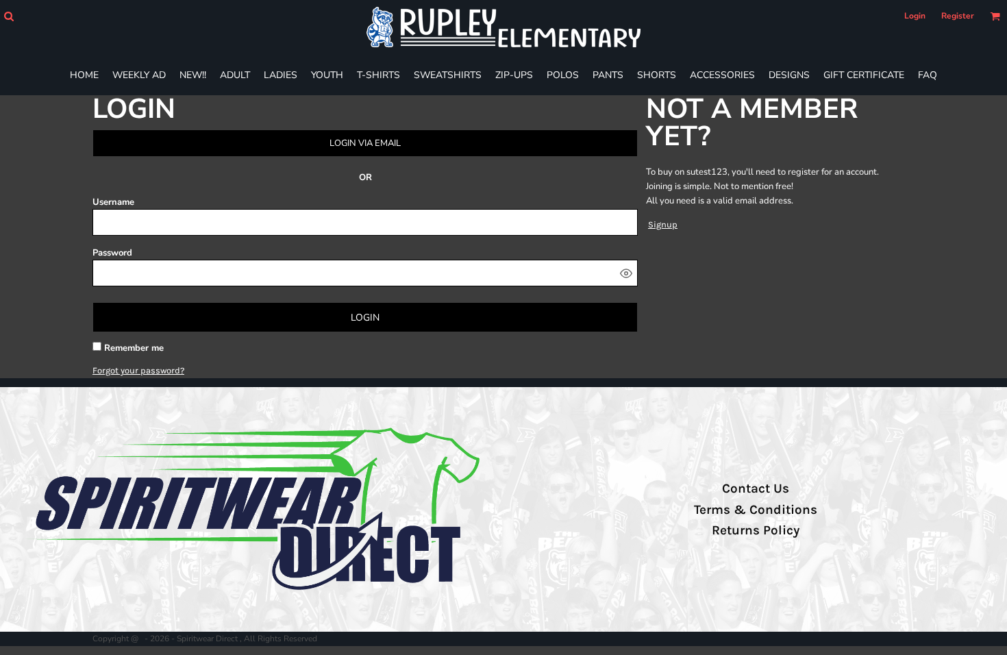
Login (914, 15)
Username (113, 202)
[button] (8, 16)
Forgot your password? (138, 370)
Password (112, 253)
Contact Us (755, 488)
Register (957, 15)
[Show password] (626, 273)
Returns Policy (755, 530)
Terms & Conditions (755, 509)
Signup (662, 224)
